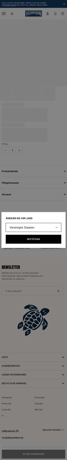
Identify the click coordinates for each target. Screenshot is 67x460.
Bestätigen (33, 239)
